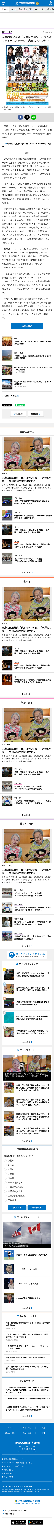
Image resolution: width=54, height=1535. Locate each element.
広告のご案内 (8, 1473)
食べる (13, 9)
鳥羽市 (11, 1165)
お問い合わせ (8, 1470)
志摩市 (11, 1169)
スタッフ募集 (8, 1477)
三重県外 (12, 1200)
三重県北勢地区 (15, 1182)
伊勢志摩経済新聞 (25, 3)
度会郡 (11, 1178)
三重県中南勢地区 (16, 1187)
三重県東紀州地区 (16, 1196)
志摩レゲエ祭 (10, 395)
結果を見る (37, 1207)
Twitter (27, 1449)
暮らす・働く (40, 9)
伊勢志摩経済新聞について (13, 1459)
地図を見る (27, 326)
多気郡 (11, 1174)
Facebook (20, 1449)
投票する (17, 1207)
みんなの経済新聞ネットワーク (27, 1502)
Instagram (34, 1449)
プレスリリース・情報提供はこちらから (18, 1463)
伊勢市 (11, 1160)
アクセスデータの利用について (15, 1466)
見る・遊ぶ (23, 9)
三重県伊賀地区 (15, 1191)
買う (31, 9)
